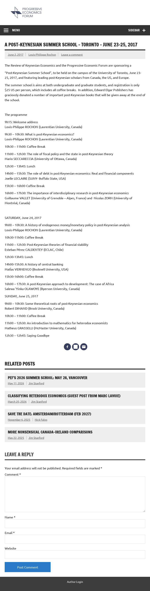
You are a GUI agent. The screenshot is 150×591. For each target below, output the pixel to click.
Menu (16, 30)
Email (10, 532)
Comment (13, 474)
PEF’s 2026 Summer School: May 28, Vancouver (47, 377)
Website (10, 548)
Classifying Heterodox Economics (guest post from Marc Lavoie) (64, 395)
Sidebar (134, 30)
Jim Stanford (36, 383)
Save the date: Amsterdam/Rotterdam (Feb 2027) (49, 413)
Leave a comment (72, 54)
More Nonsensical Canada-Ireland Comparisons (50, 432)
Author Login (75, 581)
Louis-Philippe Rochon (42, 54)
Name (10, 517)
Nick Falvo (41, 419)
